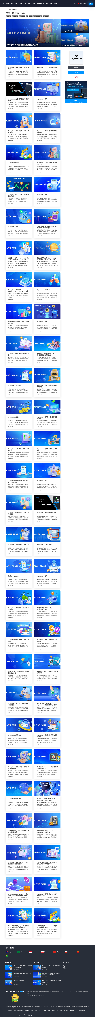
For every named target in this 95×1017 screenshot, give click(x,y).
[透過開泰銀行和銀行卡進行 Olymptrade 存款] (47, 597)
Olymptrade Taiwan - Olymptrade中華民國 (16, 1015)
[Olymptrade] (76, 63)
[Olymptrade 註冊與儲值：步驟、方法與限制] (19, 502)
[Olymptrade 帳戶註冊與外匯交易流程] (19, 343)
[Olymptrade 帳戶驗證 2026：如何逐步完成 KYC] (47, 884)
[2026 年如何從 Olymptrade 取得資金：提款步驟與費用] (47, 915)
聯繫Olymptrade (32, 1015)
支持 (49, 1010)
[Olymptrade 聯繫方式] (19, 725)
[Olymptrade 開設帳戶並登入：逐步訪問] (47, 438)
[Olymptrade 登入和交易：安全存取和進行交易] (19, 184)
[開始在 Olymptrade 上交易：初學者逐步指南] (19, 311)
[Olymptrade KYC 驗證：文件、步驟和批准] (19, 438)
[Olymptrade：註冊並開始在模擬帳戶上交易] (47, 152)
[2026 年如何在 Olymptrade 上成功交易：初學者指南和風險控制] (19, 915)
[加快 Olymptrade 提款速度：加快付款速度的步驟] (19, 661)
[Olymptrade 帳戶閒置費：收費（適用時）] (19, 629)
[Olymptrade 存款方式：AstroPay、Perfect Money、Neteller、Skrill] (19, 279)
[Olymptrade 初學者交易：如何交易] (19, 534)
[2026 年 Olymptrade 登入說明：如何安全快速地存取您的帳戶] (47, 852)
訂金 (25, 3)
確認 (47, 3)
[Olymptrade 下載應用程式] (47, 534)
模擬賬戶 (66, 1010)
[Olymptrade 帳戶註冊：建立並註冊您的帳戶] (47, 120)
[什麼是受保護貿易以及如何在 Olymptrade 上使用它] (47, 820)
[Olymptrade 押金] (19, 152)
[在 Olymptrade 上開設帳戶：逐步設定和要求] (47, 661)
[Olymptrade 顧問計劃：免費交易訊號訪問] (47, 725)
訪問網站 (76, 67)
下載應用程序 (40, 3)
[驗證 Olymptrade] (19, 566)
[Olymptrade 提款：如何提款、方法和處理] (47, 629)
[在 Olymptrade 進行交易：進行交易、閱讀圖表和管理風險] (47, 343)
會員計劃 (27, 1010)
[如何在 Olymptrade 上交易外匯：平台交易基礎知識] (19, 820)
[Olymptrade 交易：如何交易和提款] (47, 57)
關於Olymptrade (18, 1010)
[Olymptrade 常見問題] (19, 375)
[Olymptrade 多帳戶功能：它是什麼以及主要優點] (19, 756)
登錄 (21, 3)
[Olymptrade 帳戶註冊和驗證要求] (47, 502)
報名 (36, 1010)
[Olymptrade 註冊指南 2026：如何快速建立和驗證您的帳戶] (19, 852)
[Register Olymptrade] (76, 90)
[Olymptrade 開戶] (47, 89)
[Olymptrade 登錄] (47, 184)
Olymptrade (9, 1010)
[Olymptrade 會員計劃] (19, 788)
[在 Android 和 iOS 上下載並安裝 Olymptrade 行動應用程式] (47, 788)
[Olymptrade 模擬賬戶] (47, 279)
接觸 (29, 3)
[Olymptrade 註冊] (47, 470)
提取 (16, 3)
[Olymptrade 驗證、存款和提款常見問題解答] (47, 375)
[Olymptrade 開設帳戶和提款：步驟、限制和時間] (19, 470)
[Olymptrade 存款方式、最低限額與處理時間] (19, 597)
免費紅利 (77, 77)
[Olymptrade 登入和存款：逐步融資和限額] (47, 407)
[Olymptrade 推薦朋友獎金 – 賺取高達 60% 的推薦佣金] (8, 967)
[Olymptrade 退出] (19, 407)
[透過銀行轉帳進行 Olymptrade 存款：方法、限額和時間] (47, 216)
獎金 (7, 3)
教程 (55, 3)
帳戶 (40, 1010)
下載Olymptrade (80, 1010)
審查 (34, 3)
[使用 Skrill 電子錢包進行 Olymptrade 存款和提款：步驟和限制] (47, 693)
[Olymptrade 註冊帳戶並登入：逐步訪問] (19, 89)
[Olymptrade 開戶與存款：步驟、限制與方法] (19, 120)
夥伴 (51, 3)
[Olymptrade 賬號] (47, 311)
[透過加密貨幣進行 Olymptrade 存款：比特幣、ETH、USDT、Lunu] (47, 248)
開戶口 (76, 72)
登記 (12, 3)
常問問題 (59, 1010)
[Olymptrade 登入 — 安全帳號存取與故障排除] (19, 693)
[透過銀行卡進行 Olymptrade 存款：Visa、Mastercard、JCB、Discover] (19, 248)
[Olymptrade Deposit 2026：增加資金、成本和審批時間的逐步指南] (19, 884)
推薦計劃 (72, 1010)
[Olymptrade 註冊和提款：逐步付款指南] (19, 57)
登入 (32, 1010)
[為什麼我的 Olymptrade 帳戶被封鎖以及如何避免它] (47, 756)
